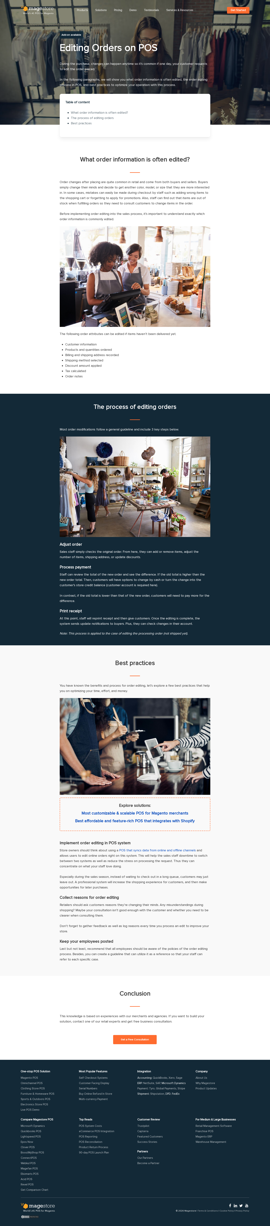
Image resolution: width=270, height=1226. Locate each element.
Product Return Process (93, 1147)
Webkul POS (28, 1163)
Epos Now (27, 1142)
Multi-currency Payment (93, 1099)
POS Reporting (88, 1136)
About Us (201, 1077)
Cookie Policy (227, 1210)
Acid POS (26, 1179)
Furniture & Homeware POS (37, 1093)
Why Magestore (205, 1083)
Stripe (181, 1088)
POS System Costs (90, 1126)
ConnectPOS (29, 1158)
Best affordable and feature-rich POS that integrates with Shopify (135, 820)
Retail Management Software (214, 1126)
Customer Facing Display (94, 1083)
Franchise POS (204, 1131)
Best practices (81, 123)
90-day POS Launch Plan (94, 1152)
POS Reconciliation (90, 1142)
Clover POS (28, 1147)
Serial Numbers (88, 1088)
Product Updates (206, 1088)
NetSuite (148, 1083)
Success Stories (147, 1142)
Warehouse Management (211, 1142)
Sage (179, 1077)
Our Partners (145, 1158)
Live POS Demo (30, 1109)
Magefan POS (29, 1168)
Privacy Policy (242, 1210)
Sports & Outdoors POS (35, 1099)
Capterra (142, 1131)
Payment (142, 1088)
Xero (172, 1077)
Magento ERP (204, 1136)
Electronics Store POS (34, 1104)
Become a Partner (148, 1163)
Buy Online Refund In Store (95, 1093)
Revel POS (27, 1184)
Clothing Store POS (33, 1088)
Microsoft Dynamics (33, 1126)
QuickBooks (160, 1077)
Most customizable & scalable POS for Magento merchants (135, 813)
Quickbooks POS (31, 1131)
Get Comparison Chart (34, 1189)
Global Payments (166, 1088)
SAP (158, 1083)
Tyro (152, 1088)
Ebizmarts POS (30, 1173)
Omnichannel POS (32, 1083)
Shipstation (157, 1093)
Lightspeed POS (31, 1136)
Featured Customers (150, 1136)
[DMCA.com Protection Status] (38, 1217)
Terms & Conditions (208, 1210)
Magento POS (29, 1077)
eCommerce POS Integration (96, 1131)
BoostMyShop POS (32, 1152)
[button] (135, 1039)
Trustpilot (143, 1126)
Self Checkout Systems (93, 1077)
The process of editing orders (92, 118)
